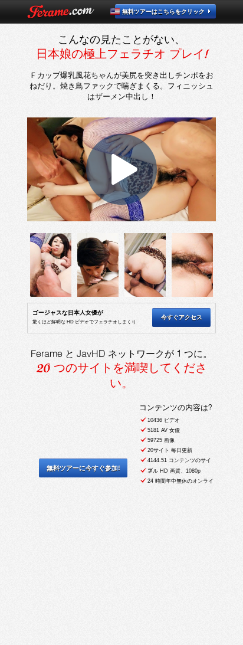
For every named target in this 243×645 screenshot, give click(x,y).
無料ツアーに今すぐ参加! (83, 468)
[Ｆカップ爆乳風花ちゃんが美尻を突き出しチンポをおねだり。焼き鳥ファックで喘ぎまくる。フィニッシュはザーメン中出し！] (50, 265)
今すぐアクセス (181, 317)
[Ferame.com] (60, 12)
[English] (121, 11)
